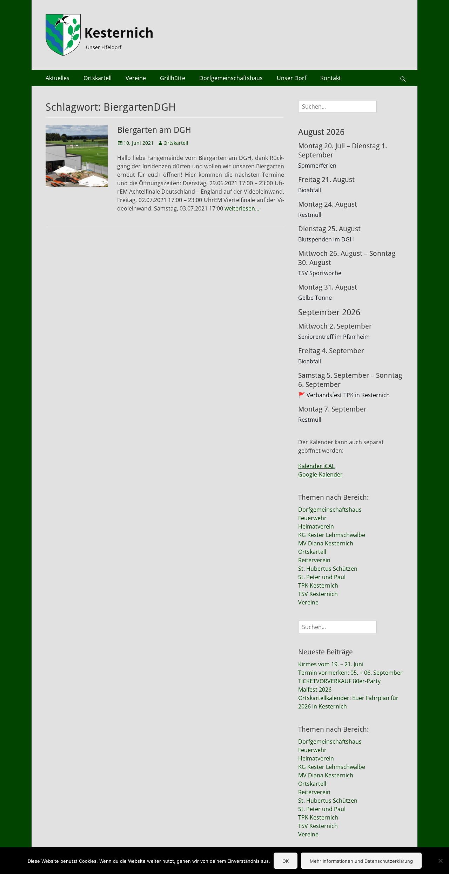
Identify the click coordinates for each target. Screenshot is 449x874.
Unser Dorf (291, 78)
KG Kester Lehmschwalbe (331, 535)
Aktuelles (57, 78)
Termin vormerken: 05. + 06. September (350, 672)
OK (285, 861)
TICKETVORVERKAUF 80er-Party (339, 681)
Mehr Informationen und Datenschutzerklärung (361, 861)
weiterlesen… (241, 208)
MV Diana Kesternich (325, 543)
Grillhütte (172, 78)
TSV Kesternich (318, 594)
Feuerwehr (312, 518)
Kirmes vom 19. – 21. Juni (330, 664)
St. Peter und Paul (322, 577)
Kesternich (119, 33)
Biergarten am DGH (154, 130)
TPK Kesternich (318, 585)
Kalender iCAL (316, 466)
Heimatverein (316, 526)
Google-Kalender (320, 474)
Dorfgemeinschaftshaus (231, 78)
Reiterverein (314, 560)
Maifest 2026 (314, 689)
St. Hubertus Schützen (327, 568)
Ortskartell (97, 78)
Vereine (136, 78)
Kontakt (330, 78)
